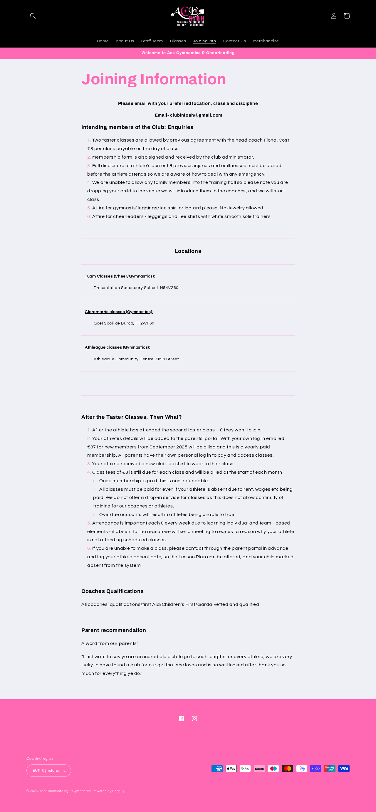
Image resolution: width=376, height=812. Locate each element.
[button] (32, 15)
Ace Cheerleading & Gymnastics (65, 791)
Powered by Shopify (109, 791)
